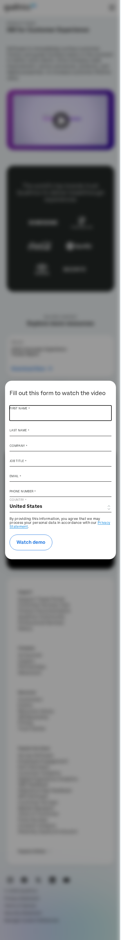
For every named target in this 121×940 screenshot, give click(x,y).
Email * (15, 476)
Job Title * (18, 461)
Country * (18, 499)
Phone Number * (23, 491)
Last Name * (19, 430)
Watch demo (31, 542)
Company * (18, 445)
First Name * (20, 408)
